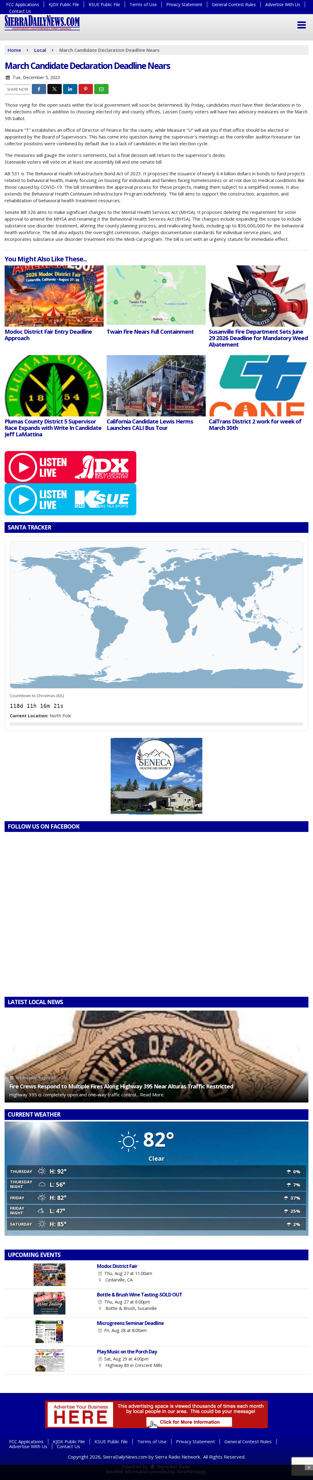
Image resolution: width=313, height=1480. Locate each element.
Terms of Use (143, 4)
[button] (301, 25)
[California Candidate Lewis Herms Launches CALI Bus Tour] (156, 385)
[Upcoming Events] (49, 1274)
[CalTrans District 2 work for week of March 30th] (258, 385)
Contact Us (20, 11)
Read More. (152, 1094)
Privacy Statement (184, 4)
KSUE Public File (104, 4)
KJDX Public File (64, 4)
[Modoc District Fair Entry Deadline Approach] (54, 296)
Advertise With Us (282, 4)
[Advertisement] (156, 776)
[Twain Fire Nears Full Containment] (156, 296)
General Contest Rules (234, 4)
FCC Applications (22, 4)
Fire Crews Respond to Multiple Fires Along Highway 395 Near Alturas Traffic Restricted (121, 1086)
